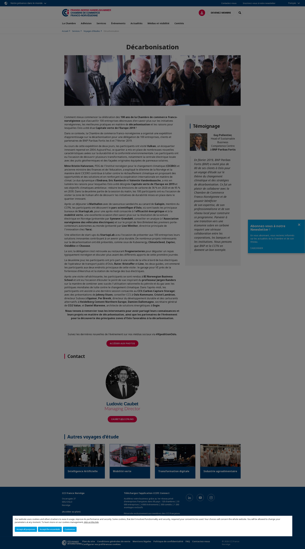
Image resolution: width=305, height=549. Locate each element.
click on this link (91, 522)
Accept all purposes (26, 529)
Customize (70, 529)
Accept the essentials (50, 529)
